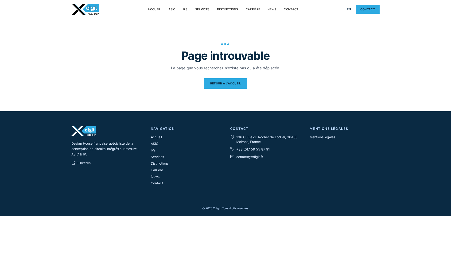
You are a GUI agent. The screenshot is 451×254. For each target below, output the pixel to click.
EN (349, 9)
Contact (291, 9)
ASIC (171, 9)
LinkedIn (84, 163)
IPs (185, 9)
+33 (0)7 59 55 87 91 (253, 149)
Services (202, 9)
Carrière (253, 9)
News (272, 9)
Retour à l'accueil (225, 83)
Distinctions (227, 9)
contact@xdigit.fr (249, 157)
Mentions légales (322, 137)
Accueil (154, 9)
